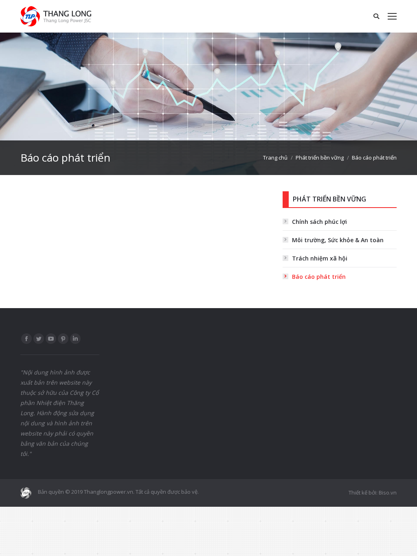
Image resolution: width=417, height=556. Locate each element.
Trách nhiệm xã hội (319, 258)
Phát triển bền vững (320, 157)
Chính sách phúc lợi (319, 221)
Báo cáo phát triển (319, 276)
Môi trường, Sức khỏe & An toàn (338, 240)
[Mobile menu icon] (392, 16)
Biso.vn (388, 492)
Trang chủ (275, 157)
